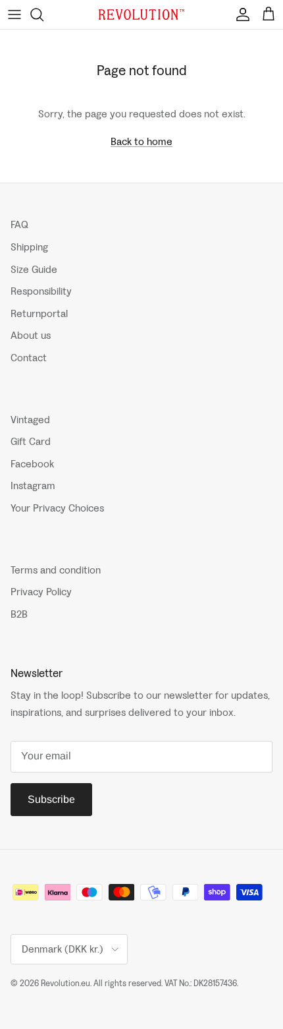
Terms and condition (56, 570)
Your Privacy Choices (57, 508)
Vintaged (30, 419)
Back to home (141, 141)
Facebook (32, 464)
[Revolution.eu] (141, 15)
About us (31, 335)
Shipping (29, 247)
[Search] (43, 14)
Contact (29, 358)
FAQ (19, 224)
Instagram (33, 485)
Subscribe (51, 799)
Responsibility (41, 291)
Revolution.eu (65, 983)
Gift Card (31, 441)
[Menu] (14, 14)
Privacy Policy (41, 592)
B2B (19, 614)
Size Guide (34, 269)
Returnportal (39, 313)
